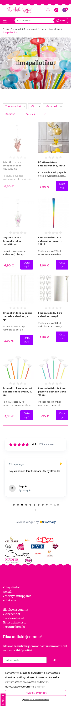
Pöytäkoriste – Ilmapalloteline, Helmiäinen (12, 241)
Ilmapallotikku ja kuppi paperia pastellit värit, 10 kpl (52, 391)
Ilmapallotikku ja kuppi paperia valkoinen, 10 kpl (17, 316)
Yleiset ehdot (11, 614)
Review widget (25, 522)
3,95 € (8, 340)
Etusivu (7, 29)
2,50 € (44, 337)
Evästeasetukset (13, 618)
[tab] (14, 505)
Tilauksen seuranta (15, 609)
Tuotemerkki (13, 106)
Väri (33, 106)
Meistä (7, 591)
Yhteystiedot (11, 587)
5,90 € (44, 265)
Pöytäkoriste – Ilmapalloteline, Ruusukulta (12, 165)
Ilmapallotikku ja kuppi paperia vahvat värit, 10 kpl (17, 391)
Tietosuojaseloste (14, 622)
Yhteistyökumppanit (17, 596)
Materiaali (52, 106)
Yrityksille (9, 600)
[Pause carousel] (35, 510)
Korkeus (10, 114)
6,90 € (9, 186)
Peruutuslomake (14, 626)
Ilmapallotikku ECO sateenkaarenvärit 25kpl (50, 241)
